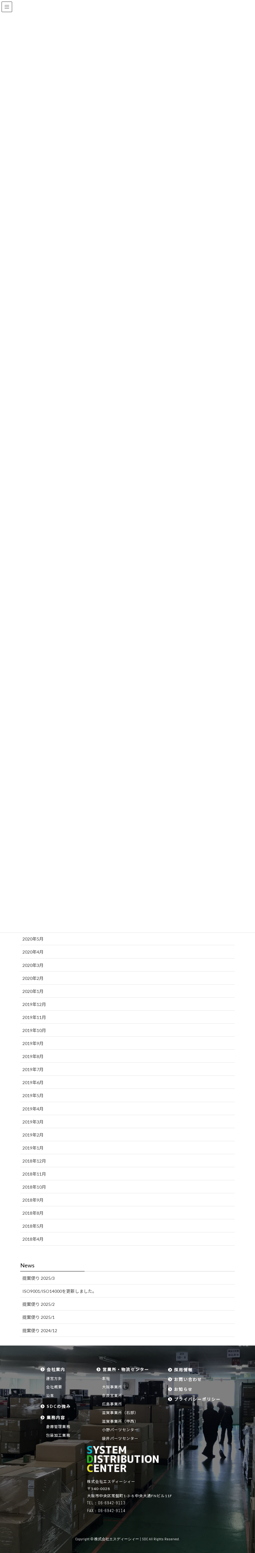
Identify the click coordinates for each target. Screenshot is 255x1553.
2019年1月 (33, 1147)
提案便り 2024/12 (39, 1330)
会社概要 (54, 1387)
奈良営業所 (112, 1395)
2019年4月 (33, 1108)
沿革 (50, 1395)
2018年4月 (33, 1239)
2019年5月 (33, 1095)
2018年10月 (34, 1187)
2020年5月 (33, 938)
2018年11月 (34, 1174)
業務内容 (55, 1417)
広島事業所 (112, 1404)
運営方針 (54, 1378)
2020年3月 (33, 965)
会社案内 (55, 1369)
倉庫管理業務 (58, 1426)
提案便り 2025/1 (38, 1317)
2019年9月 (33, 1043)
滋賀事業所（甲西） (120, 1421)
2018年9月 (33, 1200)
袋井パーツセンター (120, 1438)
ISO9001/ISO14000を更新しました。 (59, 1291)
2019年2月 (33, 1134)
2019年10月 (34, 1030)
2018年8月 (33, 1213)
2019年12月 (34, 1004)
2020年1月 (33, 991)
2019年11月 (34, 1017)
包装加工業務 (58, 1435)
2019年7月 (33, 1069)
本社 (106, 1378)
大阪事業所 (112, 1387)
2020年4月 (33, 951)
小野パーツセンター (120, 1429)
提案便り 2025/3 (38, 1278)
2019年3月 (33, 1121)
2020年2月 (33, 978)
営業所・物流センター (125, 1369)
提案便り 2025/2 (38, 1304)
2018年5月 (33, 1226)
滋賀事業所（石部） (120, 1412)
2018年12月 (34, 1161)
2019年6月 (33, 1082)
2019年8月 (33, 1056)
